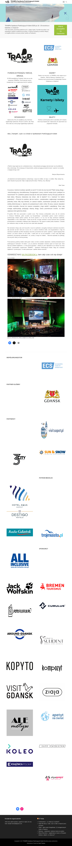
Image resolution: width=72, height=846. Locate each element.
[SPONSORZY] (20, 100)
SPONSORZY (19, 117)
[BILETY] (52, 100)
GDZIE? (52, 73)
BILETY (52, 117)
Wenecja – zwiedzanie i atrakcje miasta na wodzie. (51, 831)
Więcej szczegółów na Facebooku (61, 30)
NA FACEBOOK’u (29, 254)
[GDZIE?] (52, 56)
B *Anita (41, 818)
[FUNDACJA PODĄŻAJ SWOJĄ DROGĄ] (20, 56)
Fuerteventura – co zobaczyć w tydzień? (49, 821)
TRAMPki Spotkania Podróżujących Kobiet (25, 1)
